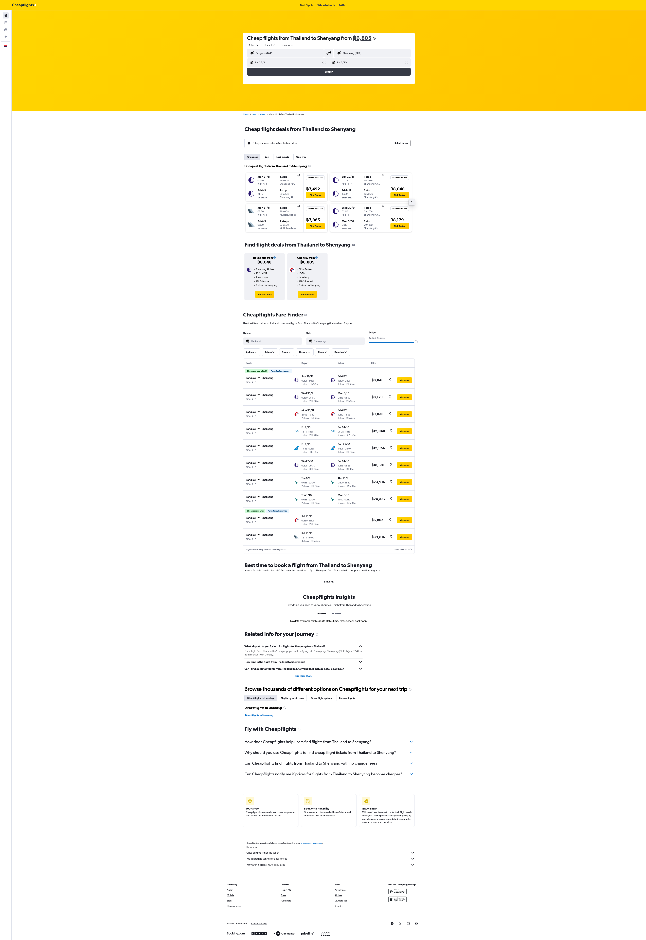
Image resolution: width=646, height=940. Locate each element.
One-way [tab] (301, 157)
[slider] (416, 342)
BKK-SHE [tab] (329, 581)
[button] (5, 5)
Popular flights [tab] (347, 698)
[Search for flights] (5, 15)
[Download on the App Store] (397, 899)
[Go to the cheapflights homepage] (24, 5)
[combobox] (253, 45)
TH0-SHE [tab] (321, 613)
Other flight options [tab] (321, 698)
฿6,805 (362, 38)
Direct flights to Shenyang (259, 715)
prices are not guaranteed (311, 843)
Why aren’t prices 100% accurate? (265, 864)
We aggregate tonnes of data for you (267, 858)
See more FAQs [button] (303, 675)
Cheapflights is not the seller (262, 852)
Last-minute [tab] (282, 157)
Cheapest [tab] (252, 157)
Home (245, 114)
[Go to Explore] (5, 36)
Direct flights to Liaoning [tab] (260, 698)
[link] (264, 294)
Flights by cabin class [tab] (292, 698)
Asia (254, 114)
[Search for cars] (5, 29)
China (262, 114)
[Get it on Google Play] (397, 891)
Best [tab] (267, 157)
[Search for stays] (5, 22)
